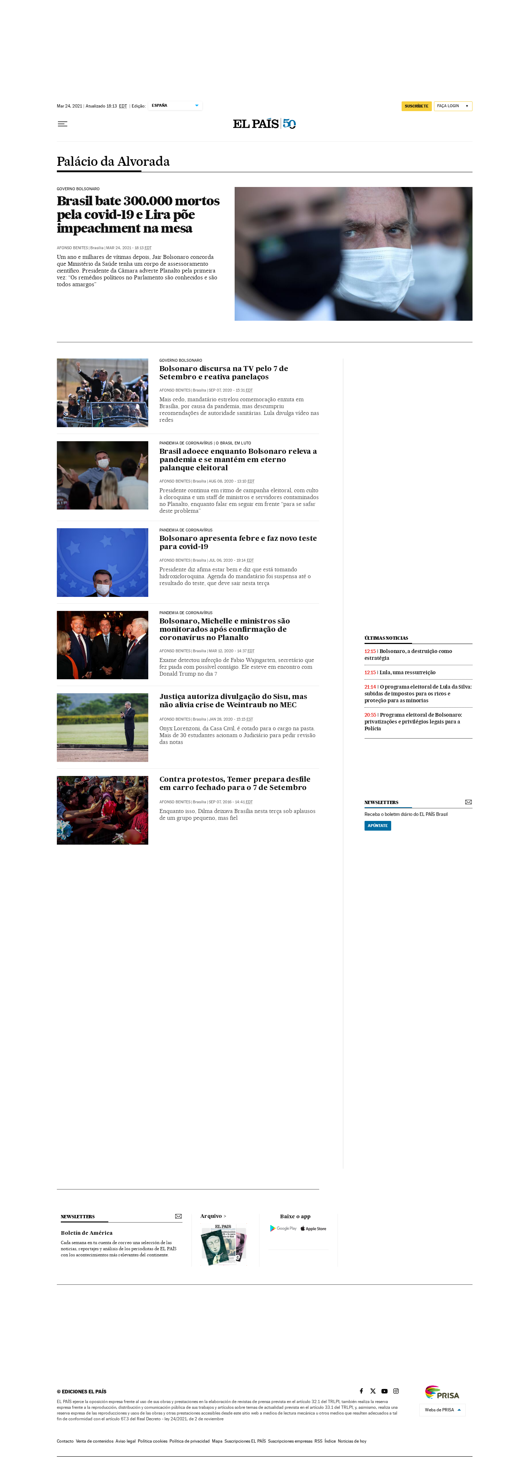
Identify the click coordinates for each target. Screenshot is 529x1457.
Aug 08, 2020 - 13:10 (231, 481)
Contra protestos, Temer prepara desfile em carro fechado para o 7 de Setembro (235, 784)
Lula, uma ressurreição (408, 672)
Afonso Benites (72, 248)
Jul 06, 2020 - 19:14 (231, 560)
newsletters (381, 802)
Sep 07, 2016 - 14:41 (231, 802)
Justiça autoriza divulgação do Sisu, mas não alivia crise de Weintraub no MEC (233, 701)
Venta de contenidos (94, 1441)
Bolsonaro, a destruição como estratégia (408, 654)
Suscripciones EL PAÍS (245, 1441)
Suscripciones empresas (290, 1441)
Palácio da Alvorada (113, 162)
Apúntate (378, 825)
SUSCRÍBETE (417, 106)
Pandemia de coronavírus (186, 530)
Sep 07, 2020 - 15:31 (231, 390)
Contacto (65, 1441)
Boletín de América (87, 1233)
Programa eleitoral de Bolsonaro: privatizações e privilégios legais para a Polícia (413, 722)
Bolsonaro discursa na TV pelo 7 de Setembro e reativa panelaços (223, 373)
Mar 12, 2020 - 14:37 (231, 651)
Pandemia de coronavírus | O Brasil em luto (205, 443)
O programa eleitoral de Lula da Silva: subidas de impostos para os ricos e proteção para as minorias (418, 694)
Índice (330, 1441)
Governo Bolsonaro (78, 189)
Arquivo (211, 1216)
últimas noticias (386, 638)
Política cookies (152, 1441)
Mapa (217, 1441)
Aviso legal (126, 1441)
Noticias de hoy (352, 1441)
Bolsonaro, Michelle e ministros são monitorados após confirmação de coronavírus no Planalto (224, 630)
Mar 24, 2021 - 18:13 (129, 248)
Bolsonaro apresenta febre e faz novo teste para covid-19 (238, 543)
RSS (318, 1441)
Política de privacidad (189, 1441)
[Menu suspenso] (62, 124)
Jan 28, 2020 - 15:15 (231, 719)
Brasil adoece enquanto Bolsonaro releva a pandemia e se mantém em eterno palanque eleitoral (238, 460)
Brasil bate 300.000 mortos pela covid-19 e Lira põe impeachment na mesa (138, 214)
